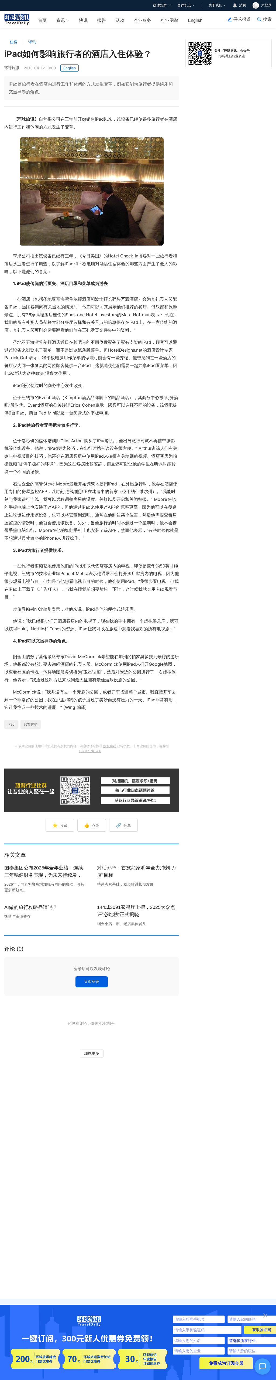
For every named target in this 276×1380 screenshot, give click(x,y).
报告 (101, 20)
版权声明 (109, 746)
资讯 (60, 20)
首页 (42, 20)
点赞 (91, 825)
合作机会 (184, 5)
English (195, 20)
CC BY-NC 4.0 (90, 751)
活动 (120, 20)
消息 (242, 5)
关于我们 (215, 5)
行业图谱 (169, 20)
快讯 (83, 20)
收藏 (59, 825)
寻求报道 (242, 19)
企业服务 (142, 20)
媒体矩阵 (160, 5)
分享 (123, 825)
